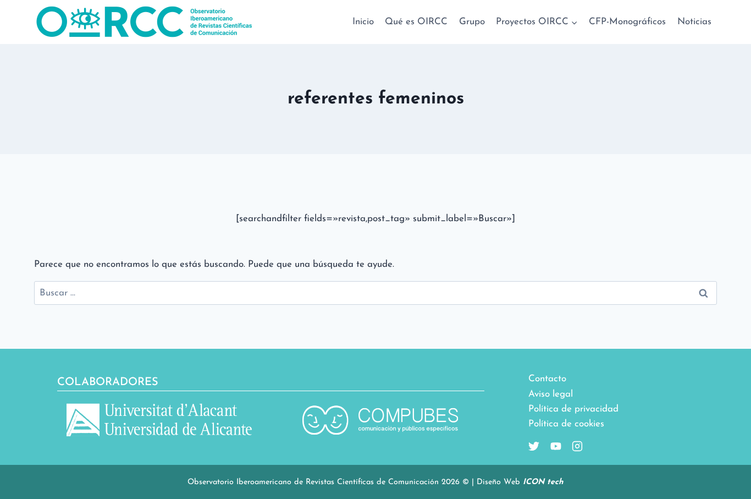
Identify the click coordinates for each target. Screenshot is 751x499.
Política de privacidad (573, 409)
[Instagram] (573, 446)
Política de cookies (566, 424)
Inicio (363, 21)
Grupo (472, 21)
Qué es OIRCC (416, 21)
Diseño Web (520, 482)
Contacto (547, 378)
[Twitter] (533, 446)
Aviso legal (550, 394)
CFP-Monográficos (627, 21)
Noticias (694, 21)
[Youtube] (551, 446)
